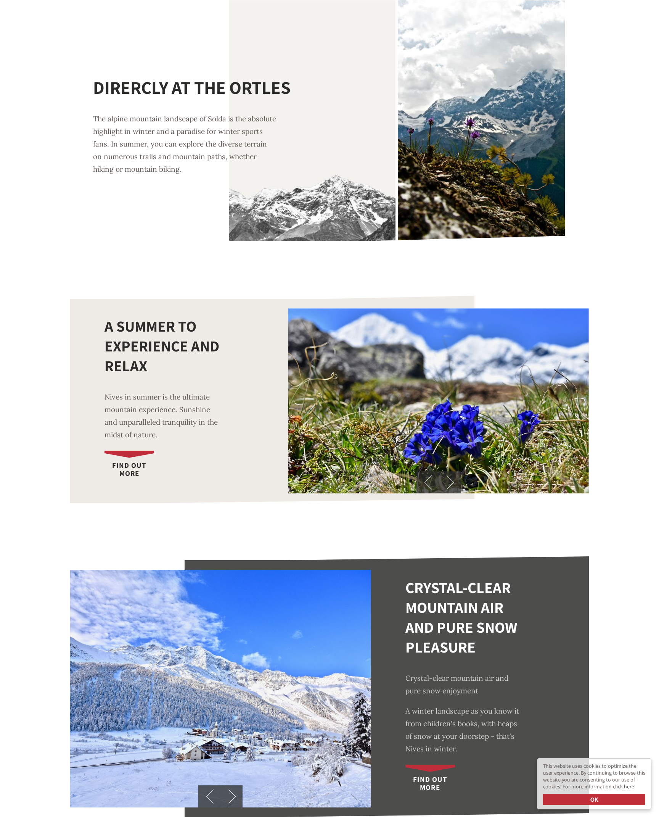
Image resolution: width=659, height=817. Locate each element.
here (629, 786)
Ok (594, 799)
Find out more (129, 469)
